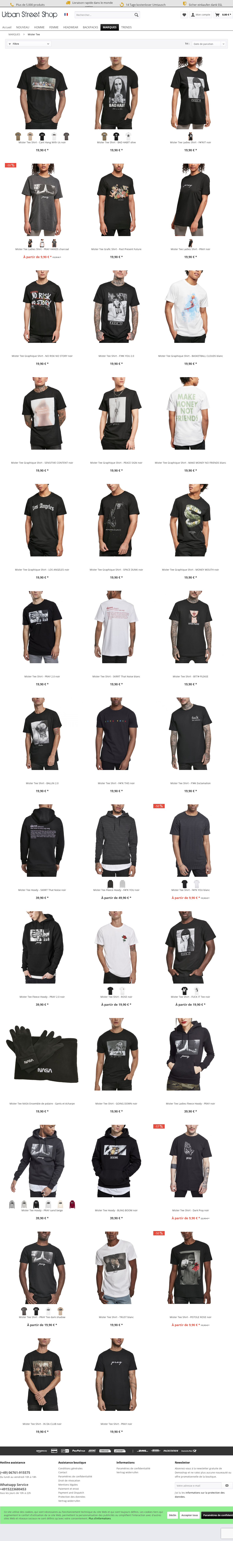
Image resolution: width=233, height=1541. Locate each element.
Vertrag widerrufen (69, 1500)
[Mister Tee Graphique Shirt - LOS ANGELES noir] (42, 520)
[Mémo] (184, 14)
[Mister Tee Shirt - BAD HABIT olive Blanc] (128, 136)
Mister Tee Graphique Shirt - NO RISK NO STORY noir (42, 356)
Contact (62, 1472)
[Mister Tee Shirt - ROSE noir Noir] (110, 991)
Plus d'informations (100, 1518)
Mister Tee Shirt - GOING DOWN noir (116, 1103)
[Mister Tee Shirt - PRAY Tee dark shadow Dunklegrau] (24, 1311)
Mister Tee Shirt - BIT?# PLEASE (190, 676)
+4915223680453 (13, 1489)
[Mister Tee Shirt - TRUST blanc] (116, 1267)
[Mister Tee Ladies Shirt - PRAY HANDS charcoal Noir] (30, 243)
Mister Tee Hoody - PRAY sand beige (42, 1210)
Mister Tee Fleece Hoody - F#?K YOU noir (116, 890)
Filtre (15, 43)
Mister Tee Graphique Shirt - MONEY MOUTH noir (190, 569)
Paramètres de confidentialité (75, 1476)
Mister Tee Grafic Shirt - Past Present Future (116, 249)
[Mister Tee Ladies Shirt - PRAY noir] (190, 199)
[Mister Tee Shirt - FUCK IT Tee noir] (190, 947)
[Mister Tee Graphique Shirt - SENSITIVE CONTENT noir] (42, 413)
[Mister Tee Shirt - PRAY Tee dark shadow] (42, 1267)
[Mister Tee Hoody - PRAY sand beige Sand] (60, 1204)
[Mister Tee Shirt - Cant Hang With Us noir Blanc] (54, 136)
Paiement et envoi (68, 1488)
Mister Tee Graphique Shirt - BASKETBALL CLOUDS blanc (190, 356)
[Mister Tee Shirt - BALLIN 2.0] (42, 733)
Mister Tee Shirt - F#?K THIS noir (116, 783)
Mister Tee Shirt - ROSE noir (116, 996)
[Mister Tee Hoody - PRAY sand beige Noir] (36, 1204)
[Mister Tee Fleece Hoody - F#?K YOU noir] (116, 840)
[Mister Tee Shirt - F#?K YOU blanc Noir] (184, 884)
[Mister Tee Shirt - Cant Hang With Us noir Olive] (18, 136)
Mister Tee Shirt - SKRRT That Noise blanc (116, 676)
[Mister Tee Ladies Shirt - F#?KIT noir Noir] (191, 136)
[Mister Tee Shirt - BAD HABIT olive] (116, 93)
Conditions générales (70, 1468)
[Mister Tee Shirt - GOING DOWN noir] (116, 1054)
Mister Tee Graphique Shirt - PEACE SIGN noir (116, 462)
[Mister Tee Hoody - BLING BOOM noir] (116, 1161)
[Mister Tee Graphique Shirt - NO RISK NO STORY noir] (42, 306)
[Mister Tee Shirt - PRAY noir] (116, 1374)
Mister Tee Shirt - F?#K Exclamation (190, 783)
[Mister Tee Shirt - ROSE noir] (116, 947)
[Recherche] (136, 14)
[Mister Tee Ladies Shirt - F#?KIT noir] (190, 93)
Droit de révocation (69, 1480)
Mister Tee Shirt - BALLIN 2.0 (42, 783)
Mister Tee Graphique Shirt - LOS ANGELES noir (42, 569)
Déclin (172, 1515)
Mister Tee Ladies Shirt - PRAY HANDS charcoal (42, 249)
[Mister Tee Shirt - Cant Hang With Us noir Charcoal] (66, 136)
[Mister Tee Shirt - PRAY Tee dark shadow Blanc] (48, 1311)
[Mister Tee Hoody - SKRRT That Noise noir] (42, 840)
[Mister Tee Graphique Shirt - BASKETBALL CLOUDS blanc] (190, 306)
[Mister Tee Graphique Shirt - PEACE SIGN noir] (116, 413)
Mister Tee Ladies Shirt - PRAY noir (190, 249)
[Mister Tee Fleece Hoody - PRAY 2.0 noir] (42, 947)
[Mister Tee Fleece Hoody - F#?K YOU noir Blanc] (122, 884)
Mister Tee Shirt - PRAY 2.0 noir (42, 676)
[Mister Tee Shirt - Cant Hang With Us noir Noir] (42, 136)
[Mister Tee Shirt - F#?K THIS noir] (116, 733)
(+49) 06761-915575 (15, 1472)
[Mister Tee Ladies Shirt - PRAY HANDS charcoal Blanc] (42, 243)
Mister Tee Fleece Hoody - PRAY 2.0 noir (42, 996)
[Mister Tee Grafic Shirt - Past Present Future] (116, 199)
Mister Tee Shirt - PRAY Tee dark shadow (42, 1317)
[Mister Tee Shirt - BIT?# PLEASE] (190, 627)
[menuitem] (107, 14)
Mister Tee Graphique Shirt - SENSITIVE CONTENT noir (42, 462)
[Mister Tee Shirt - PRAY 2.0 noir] (42, 627)
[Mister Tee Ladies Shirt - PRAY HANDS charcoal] (42, 199)
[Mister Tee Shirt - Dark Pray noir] (190, 1161)
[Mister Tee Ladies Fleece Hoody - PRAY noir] (190, 1054)
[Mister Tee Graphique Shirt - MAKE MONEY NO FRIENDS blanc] (190, 413)
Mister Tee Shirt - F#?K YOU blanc (190, 890)
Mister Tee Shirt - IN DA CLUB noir (42, 1424)
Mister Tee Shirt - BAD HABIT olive (116, 142)
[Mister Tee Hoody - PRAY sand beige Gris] (12, 1204)
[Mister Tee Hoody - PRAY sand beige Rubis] (72, 1204)
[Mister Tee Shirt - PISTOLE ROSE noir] (190, 1267)
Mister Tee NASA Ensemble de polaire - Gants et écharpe (42, 1103)
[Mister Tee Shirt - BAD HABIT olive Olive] (104, 136)
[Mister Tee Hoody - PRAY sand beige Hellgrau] (24, 1204)
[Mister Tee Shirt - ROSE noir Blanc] (122, 991)
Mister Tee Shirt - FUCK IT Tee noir (190, 996)
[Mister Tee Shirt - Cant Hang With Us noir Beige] (30, 136)
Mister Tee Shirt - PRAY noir (116, 1424)
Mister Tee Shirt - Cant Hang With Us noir (42, 142)
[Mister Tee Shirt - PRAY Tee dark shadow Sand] (60, 1311)
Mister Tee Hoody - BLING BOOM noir (116, 1210)
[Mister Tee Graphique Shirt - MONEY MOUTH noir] (190, 520)
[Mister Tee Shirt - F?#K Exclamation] (190, 733)
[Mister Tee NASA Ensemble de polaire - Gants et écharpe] (42, 1054)
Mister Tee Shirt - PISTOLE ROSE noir (191, 1317)
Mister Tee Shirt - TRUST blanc (116, 1317)
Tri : (187, 43)
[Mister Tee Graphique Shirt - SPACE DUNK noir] (116, 520)
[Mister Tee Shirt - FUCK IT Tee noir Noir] (184, 991)
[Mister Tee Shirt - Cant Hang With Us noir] (42, 93)
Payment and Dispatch (71, 1492)
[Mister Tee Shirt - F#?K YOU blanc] (190, 840)
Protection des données (71, 1496)
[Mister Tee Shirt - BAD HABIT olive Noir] (116, 136)
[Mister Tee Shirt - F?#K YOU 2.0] (116, 306)
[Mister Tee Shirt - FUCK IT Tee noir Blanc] (197, 991)
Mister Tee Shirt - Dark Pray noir (190, 1210)
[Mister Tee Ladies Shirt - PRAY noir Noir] (191, 243)
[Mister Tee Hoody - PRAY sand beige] (42, 1161)
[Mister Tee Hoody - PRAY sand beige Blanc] (48, 1204)
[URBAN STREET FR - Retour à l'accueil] (30, 15)
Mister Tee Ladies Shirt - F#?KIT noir (190, 142)
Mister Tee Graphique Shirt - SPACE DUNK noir (116, 569)
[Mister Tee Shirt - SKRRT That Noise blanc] (116, 627)
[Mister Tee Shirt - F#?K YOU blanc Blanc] (197, 884)
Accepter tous (189, 1515)
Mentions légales (68, 1484)
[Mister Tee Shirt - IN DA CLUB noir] (42, 1374)
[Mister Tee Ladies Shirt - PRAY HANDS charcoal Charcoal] (54, 243)
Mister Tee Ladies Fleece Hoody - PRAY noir (190, 1103)
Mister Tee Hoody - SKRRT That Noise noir (42, 890)
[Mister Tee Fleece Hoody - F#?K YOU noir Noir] (110, 884)
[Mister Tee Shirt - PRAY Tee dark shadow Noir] (36, 1311)
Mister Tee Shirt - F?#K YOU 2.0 (116, 356)
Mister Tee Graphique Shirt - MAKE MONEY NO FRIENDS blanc (190, 462)
